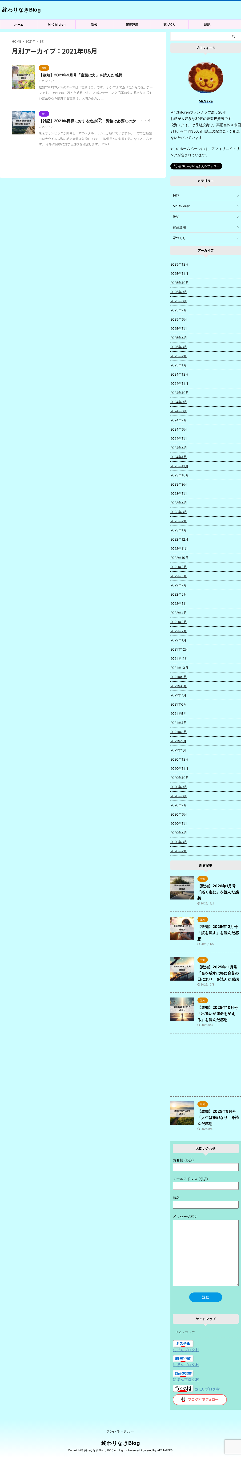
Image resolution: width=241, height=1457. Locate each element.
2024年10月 (179, 393)
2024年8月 (178, 411)
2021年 (30, 41)
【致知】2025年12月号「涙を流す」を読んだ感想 (218, 932)
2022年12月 (179, 539)
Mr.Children (56, 24)
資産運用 (132, 24)
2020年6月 (178, 814)
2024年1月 (178, 457)
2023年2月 (178, 521)
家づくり (170, 24)
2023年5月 (178, 493)
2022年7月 (178, 585)
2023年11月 (179, 466)
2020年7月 (178, 805)
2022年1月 (178, 640)
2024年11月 (179, 383)
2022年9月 (178, 567)
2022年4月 (178, 613)
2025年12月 (179, 264)
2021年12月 (179, 649)
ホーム (19, 24)
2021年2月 (178, 741)
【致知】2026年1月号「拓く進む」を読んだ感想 (218, 892)
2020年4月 (178, 833)
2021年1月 (178, 750)
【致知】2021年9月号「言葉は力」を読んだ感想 (80, 75)
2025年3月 (178, 347)
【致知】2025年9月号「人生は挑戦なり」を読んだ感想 (218, 1117)
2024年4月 (178, 448)
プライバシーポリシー (120, 1431)
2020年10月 (179, 778)
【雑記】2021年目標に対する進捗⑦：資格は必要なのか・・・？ (95, 120)
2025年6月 (178, 319)
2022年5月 (178, 603)
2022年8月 (178, 576)
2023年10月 (179, 475)
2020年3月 (178, 842)
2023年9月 (178, 484)
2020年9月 (178, 787)
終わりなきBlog (21, 10)
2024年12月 (179, 374)
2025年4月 (178, 338)
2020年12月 (179, 759)
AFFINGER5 (165, 1450)
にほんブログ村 (186, 1349)
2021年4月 (178, 723)
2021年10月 (179, 668)
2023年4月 (178, 503)
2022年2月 (178, 631)
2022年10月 (179, 558)
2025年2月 (178, 356)
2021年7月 (178, 695)
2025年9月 (178, 292)
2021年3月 (178, 732)
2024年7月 (178, 420)
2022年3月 (178, 622)
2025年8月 (178, 301)
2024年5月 (178, 438)
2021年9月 (178, 677)
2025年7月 (178, 310)
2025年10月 (179, 283)
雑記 (207, 24)
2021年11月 (179, 658)
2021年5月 (178, 713)
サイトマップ (185, 1332)
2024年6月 (178, 429)
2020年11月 (179, 768)
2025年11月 (179, 273)
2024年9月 (178, 402)
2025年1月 (178, 365)
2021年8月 (178, 686)
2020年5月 (178, 823)
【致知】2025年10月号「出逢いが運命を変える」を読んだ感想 (217, 1013)
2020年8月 (178, 796)
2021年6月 (178, 704)
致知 (94, 24)
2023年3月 (178, 512)
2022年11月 (179, 548)
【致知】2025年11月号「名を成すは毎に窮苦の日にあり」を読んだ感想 (218, 973)
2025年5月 (178, 328)
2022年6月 (178, 594)
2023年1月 (178, 530)
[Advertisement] (205, 1066)
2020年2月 (178, 851)
